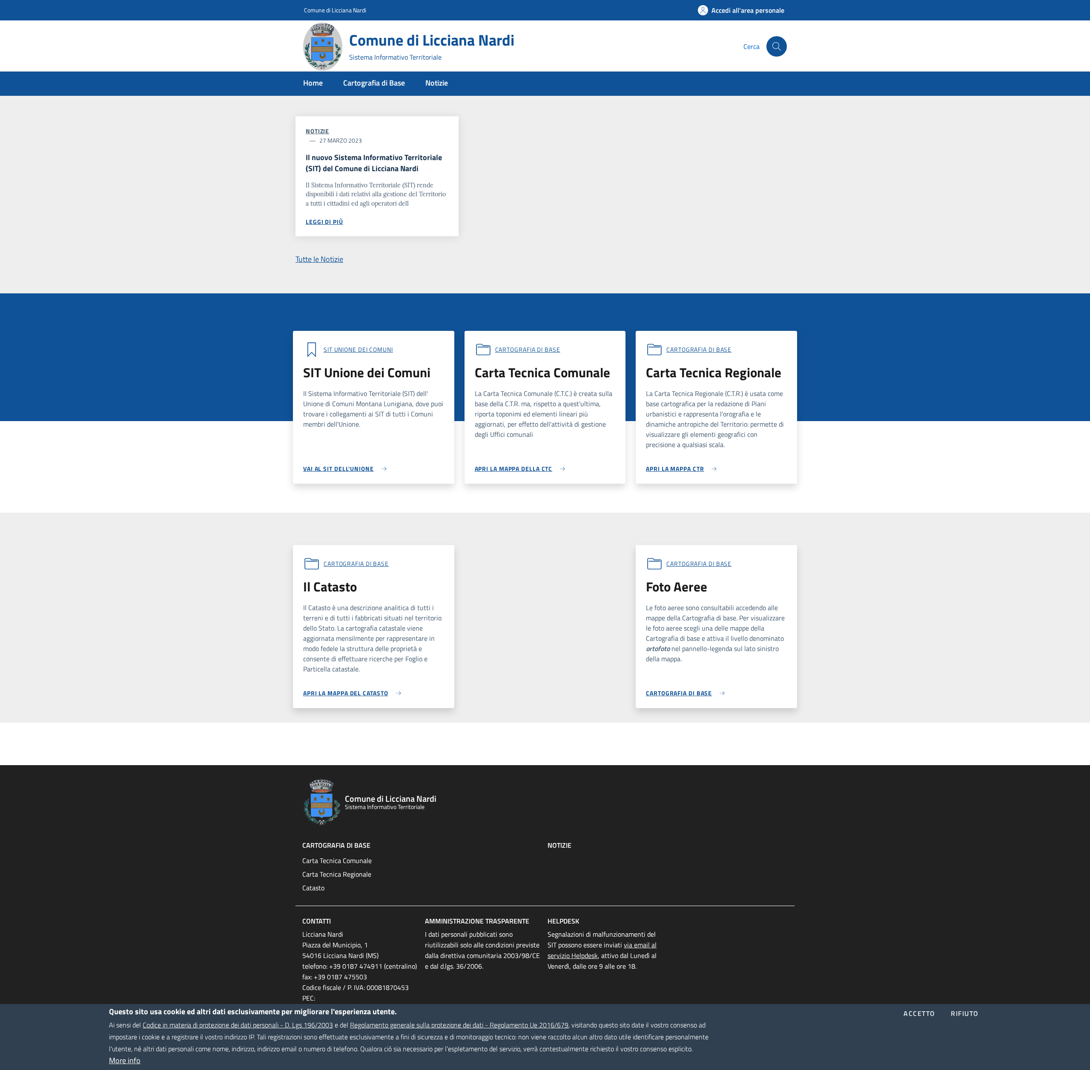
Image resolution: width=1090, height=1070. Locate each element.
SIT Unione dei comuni (358, 349)
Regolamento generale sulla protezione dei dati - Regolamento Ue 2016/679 (459, 1025)
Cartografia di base (527, 349)
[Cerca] (776, 46)
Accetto (919, 1014)
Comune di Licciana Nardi (335, 10)
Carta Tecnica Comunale (337, 860)
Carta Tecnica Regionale (336, 874)
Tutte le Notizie (319, 259)
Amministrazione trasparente (477, 921)
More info (125, 1060)
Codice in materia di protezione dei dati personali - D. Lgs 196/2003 (238, 1025)
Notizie (317, 130)
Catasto (313, 888)
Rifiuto (965, 1014)
